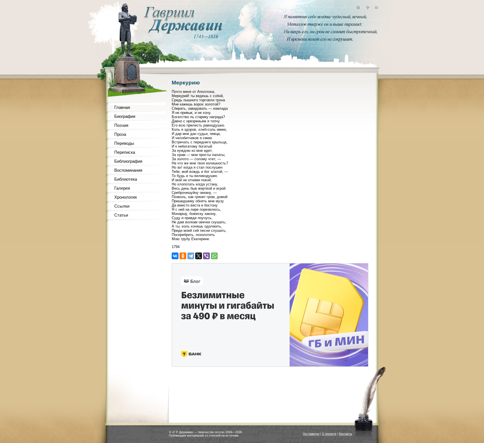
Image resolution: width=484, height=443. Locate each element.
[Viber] (206, 256)
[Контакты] (376, 8)
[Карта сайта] (367, 8)
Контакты (345, 433)
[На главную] (358, 8)
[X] (198, 256)
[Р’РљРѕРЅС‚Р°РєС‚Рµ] (175, 256)
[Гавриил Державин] (182, 32)
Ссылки (121, 206)
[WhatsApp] (214, 256)
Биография (124, 116)
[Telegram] (190, 256)
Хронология (125, 197)
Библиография (128, 161)
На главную (311, 433)
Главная (122, 107)
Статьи (121, 215)
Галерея (122, 188)
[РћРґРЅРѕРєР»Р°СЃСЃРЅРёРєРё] (183, 256)
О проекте (329, 433)
